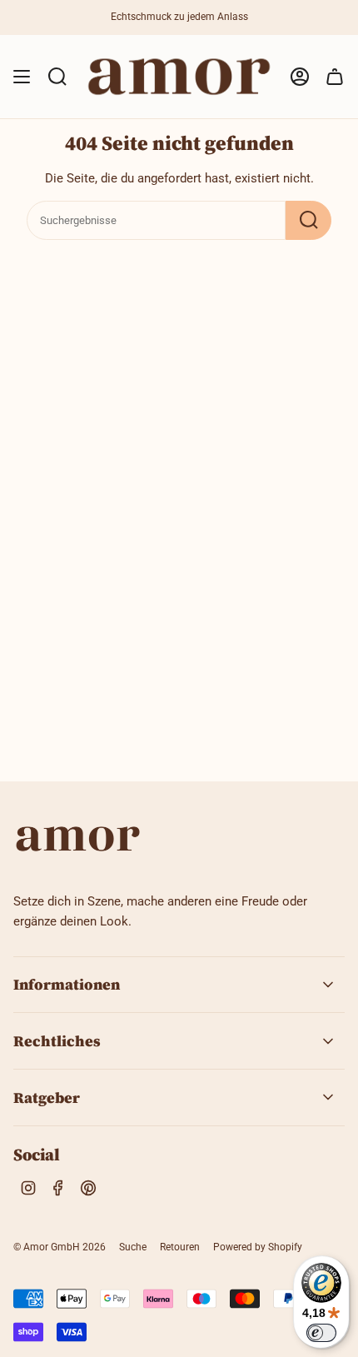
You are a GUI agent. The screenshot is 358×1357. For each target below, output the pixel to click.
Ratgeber (46, 1097)
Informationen (66, 984)
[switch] (321, 1333)
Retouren (180, 1247)
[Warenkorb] (334, 76)
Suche (133, 1247)
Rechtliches (57, 1040)
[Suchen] (308, 220)
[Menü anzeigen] (21, 76)
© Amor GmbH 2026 (59, 1247)
